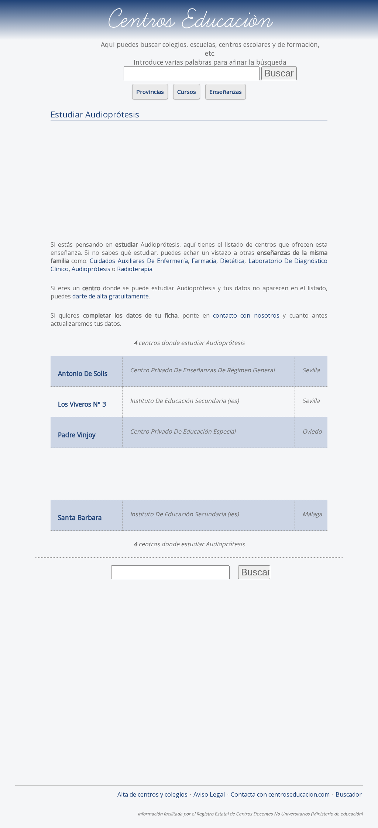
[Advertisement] (189, 177)
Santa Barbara (80, 517)
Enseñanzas (225, 91)
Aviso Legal (209, 794)
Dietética (232, 261)
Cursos (186, 91)
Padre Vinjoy (77, 434)
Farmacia (204, 261)
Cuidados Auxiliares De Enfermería (139, 261)
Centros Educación (189, 20)
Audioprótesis (91, 269)
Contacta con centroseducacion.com (280, 794)
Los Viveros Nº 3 (82, 404)
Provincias (150, 91)
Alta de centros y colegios (152, 794)
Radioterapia (134, 269)
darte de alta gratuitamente (110, 296)
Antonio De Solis (82, 373)
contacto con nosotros (246, 315)
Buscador (349, 794)
